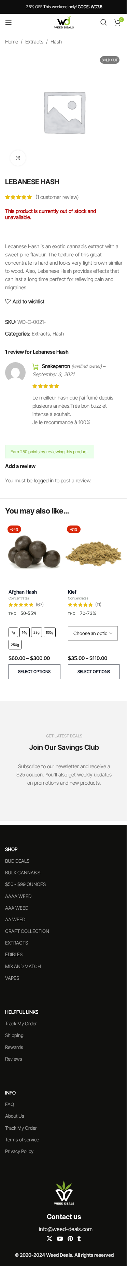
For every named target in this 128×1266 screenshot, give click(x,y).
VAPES (12, 978)
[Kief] (94, 552)
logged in (44, 480)
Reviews (13, 1059)
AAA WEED (16, 908)
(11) (98, 605)
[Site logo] (64, 21)
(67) (40, 605)
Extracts (34, 41)
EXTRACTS (16, 943)
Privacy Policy (19, 1151)
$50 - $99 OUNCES (25, 884)
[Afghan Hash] (34, 552)
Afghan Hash (23, 592)
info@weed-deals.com (66, 1229)
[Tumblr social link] (79, 1239)
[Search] (104, 22)
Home (11, 41)
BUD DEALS (17, 861)
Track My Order (21, 1023)
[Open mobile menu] (8, 22)
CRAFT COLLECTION (27, 931)
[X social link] (50, 1239)
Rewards (14, 1047)
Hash (56, 41)
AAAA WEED (18, 896)
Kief (72, 592)
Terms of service (22, 1139)
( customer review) (57, 197)
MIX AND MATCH (23, 966)
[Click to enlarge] (18, 158)
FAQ (9, 1104)
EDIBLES (14, 954)
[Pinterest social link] (70, 1239)
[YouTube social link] (60, 1239)
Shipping (14, 1035)
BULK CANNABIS (22, 872)
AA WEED (15, 919)
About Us (14, 1116)
